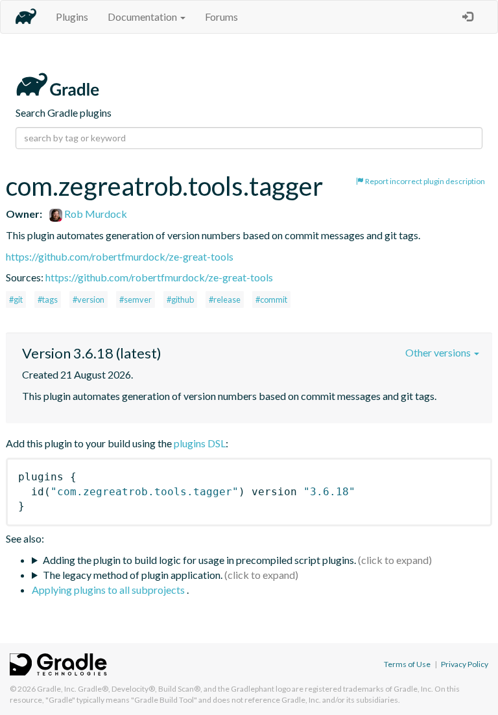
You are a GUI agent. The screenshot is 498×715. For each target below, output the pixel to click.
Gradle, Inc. (57, 689)
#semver (135, 299)
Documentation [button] (143, 16)
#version (88, 299)
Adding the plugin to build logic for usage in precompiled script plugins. (199, 560)
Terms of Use (407, 664)
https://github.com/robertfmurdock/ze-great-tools (119, 256)
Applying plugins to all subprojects (109, 589)
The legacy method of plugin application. (132, 574)
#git (16, 299)
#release (225, 299)
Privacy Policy (464, 664)
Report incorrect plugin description (424, 181)
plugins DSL (200, 443)
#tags (48, 299)
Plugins (72, 16)
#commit (271, 299)
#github (180, 299)
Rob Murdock (94, 213)
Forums (221, 16)
